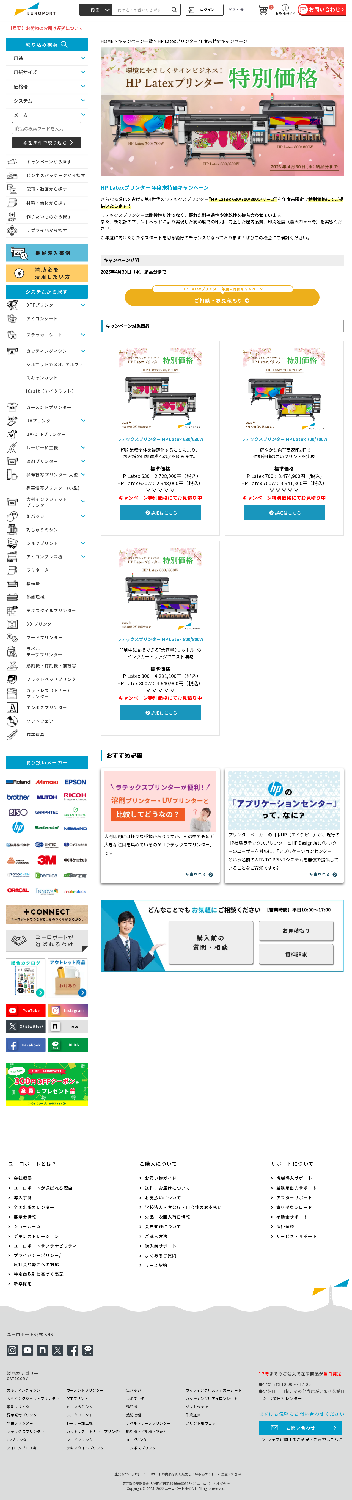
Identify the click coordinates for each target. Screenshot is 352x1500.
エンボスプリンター (46, 707)
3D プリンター (41, 624)
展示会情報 (25, 1217)
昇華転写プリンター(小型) (53, 488)
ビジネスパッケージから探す (56, 175)
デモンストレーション (36, 1236)
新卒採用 (23, 1283)
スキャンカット (42, 377)
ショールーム (27, 1226)
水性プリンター (20, 1423)
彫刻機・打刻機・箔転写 (51, 665)
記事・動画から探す (46, 189)
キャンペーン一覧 (135, 41)
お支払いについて (163, 1197)
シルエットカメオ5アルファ (55, 364)
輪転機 (33, 583)
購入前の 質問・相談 (211, 942)
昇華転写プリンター (24, 1415)
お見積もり (296, 931)
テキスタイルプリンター (51, 610)
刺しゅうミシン (42, 529)
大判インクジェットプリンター (33, 1398)
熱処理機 (35, 597)
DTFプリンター (42, 305)
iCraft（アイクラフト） (51, 391)
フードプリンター (44, 637)
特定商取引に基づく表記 (39, 1274)
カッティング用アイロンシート (212, 1398)
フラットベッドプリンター (53, 679)
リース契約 (156, 1265)
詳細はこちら (163, 512)
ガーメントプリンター (49, 407)
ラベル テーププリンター (44, 652)
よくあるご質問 (161, 1255)
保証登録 (285, 1226)
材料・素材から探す (46, 203)
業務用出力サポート (296, 1188)
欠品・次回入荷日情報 (167, 1217)
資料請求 (296, 954)
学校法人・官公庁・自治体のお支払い (183, 1207)
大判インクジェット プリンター (46, 502)
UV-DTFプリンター (46, 434)
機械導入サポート (294, 1178)
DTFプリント (78, 1398)
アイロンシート (42, 318)
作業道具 (35, 734)
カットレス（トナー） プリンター (49, 693)
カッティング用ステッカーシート (214, 1390)
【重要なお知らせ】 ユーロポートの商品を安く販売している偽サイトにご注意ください (176, 1473)
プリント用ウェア (201, 1423)
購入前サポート (161, 1246)
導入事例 (23, 1197)
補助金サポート (292, 1217)
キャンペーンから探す (49, 161)
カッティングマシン (46, 351)
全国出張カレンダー (34, 1207)
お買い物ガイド (161, 1178)
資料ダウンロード (294, 1207)
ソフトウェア (40, 721)
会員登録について (163, 1226)
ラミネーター (40, 570)
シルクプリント (42, 543)
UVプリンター (40, 421)
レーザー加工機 (42, 448)
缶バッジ (35, 516)
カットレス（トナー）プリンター (95, 1431)
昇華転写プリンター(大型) (53, 474)
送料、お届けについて (167, 1188)
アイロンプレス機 (44, 556)
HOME (107, 41)
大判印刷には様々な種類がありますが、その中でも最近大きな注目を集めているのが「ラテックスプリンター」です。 (159, 844)
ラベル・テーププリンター (148, 1423)
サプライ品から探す (46, 230)
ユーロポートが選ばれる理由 (43, 1188)
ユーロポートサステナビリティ (45, 1246)
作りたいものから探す (49, 216)
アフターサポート (294, 1197)
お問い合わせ (300, 1427)
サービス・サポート (296, 1236)
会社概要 (23, 1178)
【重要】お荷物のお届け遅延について (45, 28)
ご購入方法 (156, 1236)
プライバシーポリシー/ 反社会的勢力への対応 (37, 1259)
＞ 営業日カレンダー (282, 1398)
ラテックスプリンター (26, 1431)
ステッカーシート (44, 335)
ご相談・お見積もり (223, 296)
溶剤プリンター (42, 461)
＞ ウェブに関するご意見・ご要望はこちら (302, 1439)
